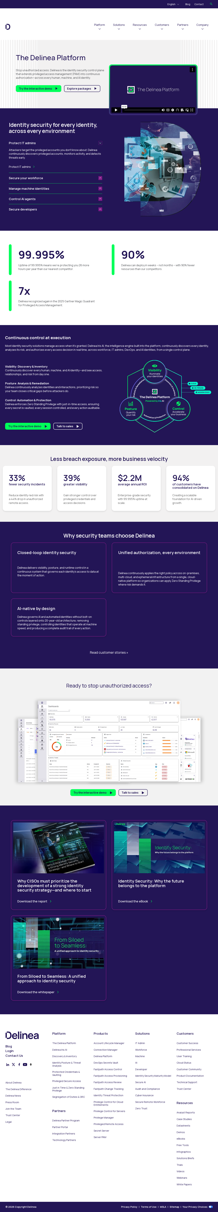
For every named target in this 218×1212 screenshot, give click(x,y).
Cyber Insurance (144, 1095)
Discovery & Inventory (64, 1056)
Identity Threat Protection (108, 1095)
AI (136, 1062)
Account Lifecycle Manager (109, 1043)
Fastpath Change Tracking (108, 1088)
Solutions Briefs (185, 1158)
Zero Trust (141, 1108)
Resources (140, 25)
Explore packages (79, 88)
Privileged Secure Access (66, 1081)
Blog (187, 4)
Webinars (182, 1177)
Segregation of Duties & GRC (68, 1096)
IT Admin (140, 1043)
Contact (199, 4)
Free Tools (183, 1145)
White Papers (184, 1184)
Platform (99, 25)
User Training (184, 1056)
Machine (140, 1056)
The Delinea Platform (64, 1043)
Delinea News (13, 1095)
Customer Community (189, 1069)
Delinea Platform (103, 1056)
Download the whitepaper (35, 992)
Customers (162, 25)
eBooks (181, 1138)
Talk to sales (64, 426)
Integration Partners (63, 1133)
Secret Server (101, 1130)
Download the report (32, 901)
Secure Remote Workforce (150, 1102)
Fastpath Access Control (108, 1069)
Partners (182, 25)
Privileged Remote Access (108, 1124)
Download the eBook (133, 901)
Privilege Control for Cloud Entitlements (108, 1103)
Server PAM (100, 1137)
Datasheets (183, 1125)
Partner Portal (60, 1127)
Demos (181, 1132)
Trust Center (12, 1115)
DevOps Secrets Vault (106, 1062)
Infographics (184, 1151)
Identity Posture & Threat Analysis (66, 1064)
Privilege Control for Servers (109, 1111)
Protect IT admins (20, 167)
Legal (8, 1121)
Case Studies (184, 1119)
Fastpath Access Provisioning (110, 1075)
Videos (180, 1171)
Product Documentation (190, 1075)
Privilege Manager (104, 1117)
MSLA (163, 1206)
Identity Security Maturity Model (153, 1075)
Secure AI (140, 1082)
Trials (180, 1164)
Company (202, 25)
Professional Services (189, 1049)
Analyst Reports (186, 1112)
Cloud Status (184, 1062)
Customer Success (187, 1043)
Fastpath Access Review (108, 1082)
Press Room (12, 1102)
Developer (141, 1069)
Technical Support (187, 1082)
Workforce (141, 1049)
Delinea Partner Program (66, 1120)
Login (9, 1051)
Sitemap (174, 1206)
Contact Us (14, 1056)
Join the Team (13, 1108)
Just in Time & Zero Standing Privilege (68, 1089)
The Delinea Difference (18, 1089)
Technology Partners (64, 1140)
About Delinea (13, 1082)
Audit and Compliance (147, 1088)
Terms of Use (149, 1206)
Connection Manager (106, 1049)
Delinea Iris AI (59, 1049)
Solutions (119, 25)
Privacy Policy (129, 1206)
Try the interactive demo (35, 88)
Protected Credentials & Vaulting (66, 1073)
